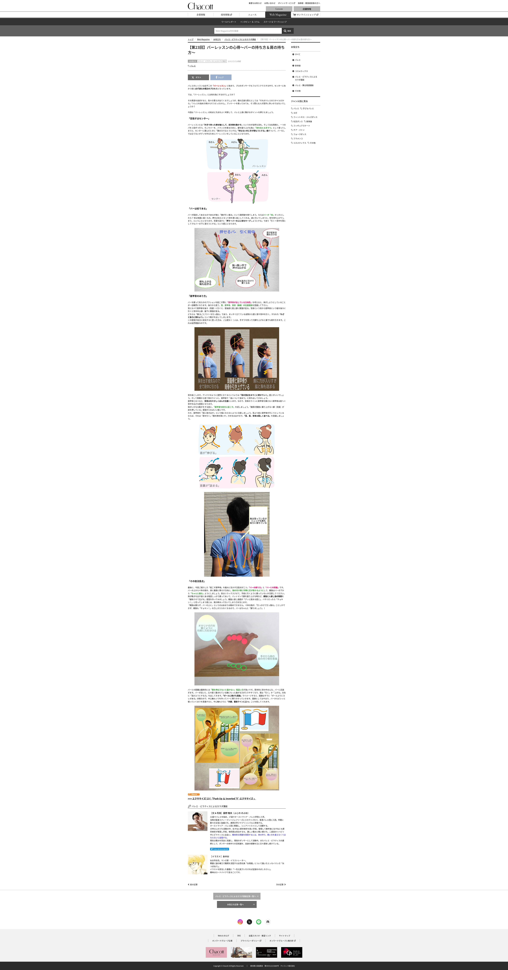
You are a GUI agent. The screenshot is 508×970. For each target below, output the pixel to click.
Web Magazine (203, 39)
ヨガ (295, 112)
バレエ (193, 65)
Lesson (279, 8)
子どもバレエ (308, 108)
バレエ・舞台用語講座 (304, 85)
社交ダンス (298, 121)
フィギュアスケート (301, 125)
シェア (221, 77)
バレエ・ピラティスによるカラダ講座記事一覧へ (235, 896)
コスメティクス (301, 71)
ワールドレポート (228, 21)
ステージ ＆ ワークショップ (275, 21)
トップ (190, 39)
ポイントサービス (285, 3)
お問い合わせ (269, 3)
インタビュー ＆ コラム (250, 21)
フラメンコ (298, 138)
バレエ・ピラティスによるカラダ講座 (240, 39)
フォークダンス (299, 134)
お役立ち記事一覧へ (235, 904)
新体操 (298, 65)
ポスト (198, 77)
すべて (297, 54)
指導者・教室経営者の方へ (309, 3)
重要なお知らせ (255, 3)
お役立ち (217, 39)
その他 (298, 90)
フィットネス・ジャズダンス (305, 117)
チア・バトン (299, 129)
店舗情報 (307, 8)
